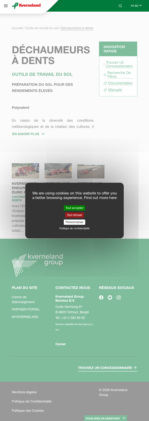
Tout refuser (74, 215)
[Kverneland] (26, 6)
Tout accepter (74, 208)
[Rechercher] (118, 19)
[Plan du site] (6, 6)
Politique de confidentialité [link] (74, 228)
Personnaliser (74, 222)
